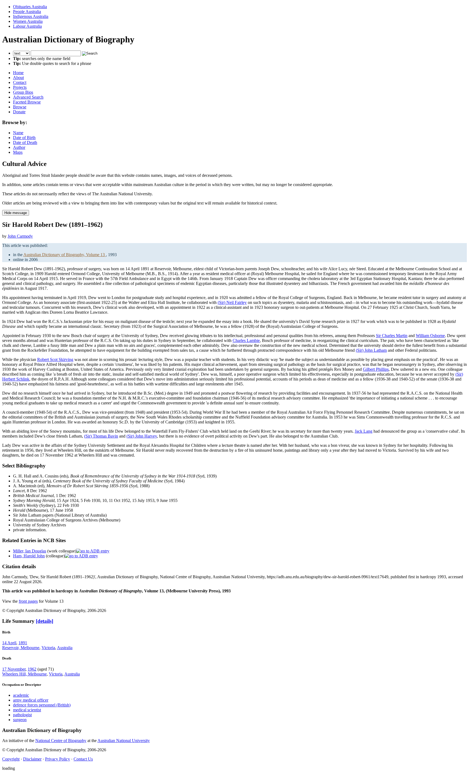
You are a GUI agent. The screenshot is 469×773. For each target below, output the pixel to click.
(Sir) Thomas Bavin (101, 436)
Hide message (15, 213)
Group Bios (23, 92)
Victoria (48, 647)
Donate (19, 111)
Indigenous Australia (30, 16)
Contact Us (83, 759)
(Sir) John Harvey (141, 436)
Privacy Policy (57, 759)
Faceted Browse (27, 102)
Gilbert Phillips (376, 369)
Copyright (11, 759)
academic (21, 695)
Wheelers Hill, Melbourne (24, 674)
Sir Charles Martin (391, 335)
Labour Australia (27, 26)
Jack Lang (363, 431)
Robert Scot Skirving (55, 359)
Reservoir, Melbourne (20, 647)
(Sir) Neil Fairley (232, 302)
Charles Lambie (246, 340)
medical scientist (27, 710)
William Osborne (430, 335)
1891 (22, 642)
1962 (32, 669)
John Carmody (20, 236)
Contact (19, 82)
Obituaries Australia (30, 6)
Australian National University (123, 740)
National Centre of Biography (60, 740)
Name (18, 132)
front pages (28, 601)
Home (18, 72)
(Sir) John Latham (371, 350)
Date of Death (25, 142)
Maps (18, 152)
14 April (9, 642)
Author (19, 147)
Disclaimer (32, 759)
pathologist (22, 714)
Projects (20, 87)
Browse (19, 107)
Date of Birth (24, 137)
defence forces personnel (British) (42, 705)
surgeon (20, 719)
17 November (14, 669)
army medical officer (30, 700)
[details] (44, 621)
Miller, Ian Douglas (29, 551)
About (18, 77)
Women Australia (28, 21)
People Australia (27, 11)
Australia (64, 647)
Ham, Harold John (29, 556)
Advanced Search (28, 97)
